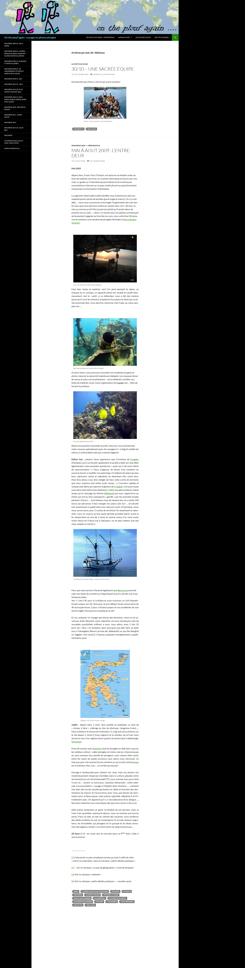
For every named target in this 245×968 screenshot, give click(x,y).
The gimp (99, 902)
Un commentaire (97, 161)
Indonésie (78, 895)
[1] (93, 524)
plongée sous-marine (83, 902)
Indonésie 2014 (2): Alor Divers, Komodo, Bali (13, 90)
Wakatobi (78, 905)
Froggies (134, 459)
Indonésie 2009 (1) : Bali (13, 79)
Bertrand (122, 590)
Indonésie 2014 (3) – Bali (13, 84)
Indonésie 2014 (10, 122)
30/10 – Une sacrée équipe (102, 69)
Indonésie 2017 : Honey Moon (13, 116)
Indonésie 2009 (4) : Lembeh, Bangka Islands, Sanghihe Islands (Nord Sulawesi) (14, 53)
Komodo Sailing (93, 895)
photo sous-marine (82, 898)
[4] (135, 803)
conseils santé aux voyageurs (95, 891)
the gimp (76, 741)
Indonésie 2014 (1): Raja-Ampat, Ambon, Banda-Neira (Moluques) (15, 99)
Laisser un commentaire (104, 74)
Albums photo (124, 37)
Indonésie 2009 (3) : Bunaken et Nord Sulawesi (15, 62)
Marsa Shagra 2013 (12, 148)
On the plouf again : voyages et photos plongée (30, 37)
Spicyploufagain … (162, 37)
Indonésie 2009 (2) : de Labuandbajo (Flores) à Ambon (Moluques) (14, 71)
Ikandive (97, 748)
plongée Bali (99, 898)
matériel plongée (111, 895)
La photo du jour (79, 64)
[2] (94, 634)
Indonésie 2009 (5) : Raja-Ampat (13, 45)
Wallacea (91, 129)
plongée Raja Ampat (117, 898)
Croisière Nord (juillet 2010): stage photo (13, 142)
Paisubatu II (79, 129)
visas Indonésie (127, 902)
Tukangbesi (112, 902)
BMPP (76, 891)
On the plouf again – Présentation (100, 37)
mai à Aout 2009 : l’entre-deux (101, 152)
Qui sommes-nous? (143, 37)
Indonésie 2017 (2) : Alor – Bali (14, 129)
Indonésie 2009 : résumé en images (14, 108)
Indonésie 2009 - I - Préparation (85, 145)
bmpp (136, 762)
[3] (93, 735)
